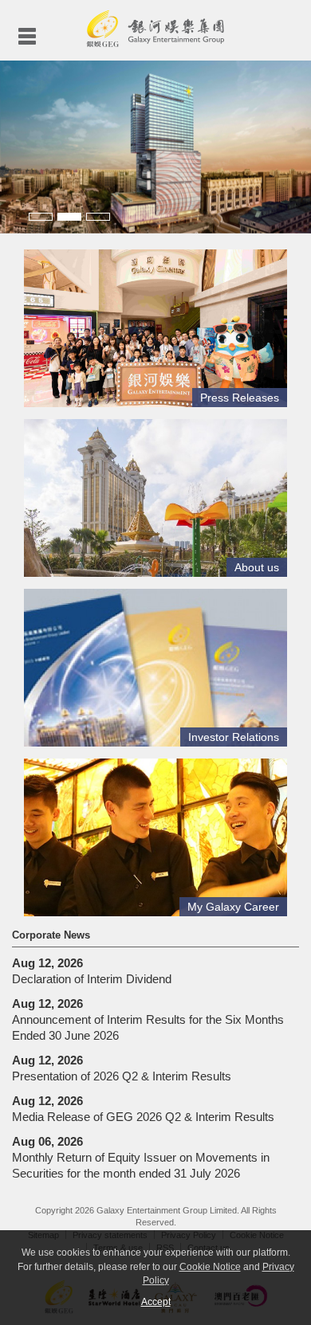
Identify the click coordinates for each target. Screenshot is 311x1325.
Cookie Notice (210, 1266)
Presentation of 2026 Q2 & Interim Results (121, 1068)
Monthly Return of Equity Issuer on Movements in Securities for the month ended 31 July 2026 (141, 1157)
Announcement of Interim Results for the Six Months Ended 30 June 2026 (148, 1019)
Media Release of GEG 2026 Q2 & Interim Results (143, 1108)
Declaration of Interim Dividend (91, 971)
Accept (156, 1301)
